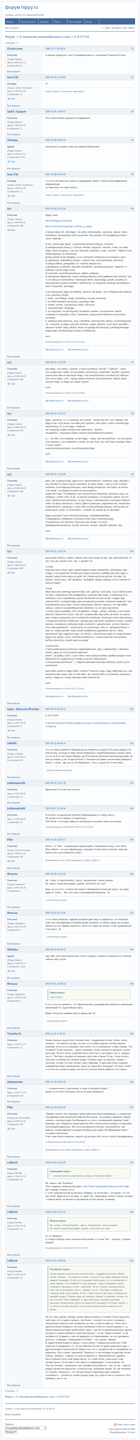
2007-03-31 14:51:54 (55, 551)
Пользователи (28, 22)
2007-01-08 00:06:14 (55, 140)
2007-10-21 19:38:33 (55, 983)
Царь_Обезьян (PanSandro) (26, 709)
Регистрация (75, 22)
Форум (9, 22)
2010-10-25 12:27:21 (55, 1212)
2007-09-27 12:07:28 (55, 783)
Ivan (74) (12, 77)
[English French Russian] (11, 1432)
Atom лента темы (126, 1424)
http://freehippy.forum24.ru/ (58, 220)
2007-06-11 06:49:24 (55, 743)
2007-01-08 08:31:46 (55, 174)
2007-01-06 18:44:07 (55, 111)
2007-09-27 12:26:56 (55, 808)
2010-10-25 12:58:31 (55, 1260)
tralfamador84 (16, 783)
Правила (44, 22)
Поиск (57, 22)
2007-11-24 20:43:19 (55, 1107)
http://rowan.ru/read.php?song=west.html (103, 1186)
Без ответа (129, 28)
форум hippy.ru (21, 7)
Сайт (12, 99)
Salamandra (15, 1081)
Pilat (10, 839)
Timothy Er (14, 1033)
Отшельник (15, 48)
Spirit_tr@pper (16, 111)
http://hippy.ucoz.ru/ (54, 349)
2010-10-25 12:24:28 (55, 1162)
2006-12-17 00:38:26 (55, 48)
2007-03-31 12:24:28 (55, 362)
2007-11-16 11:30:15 (55, 1033)
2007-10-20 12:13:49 (55, 913)
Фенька (12, 873)
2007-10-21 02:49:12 (55, 949)
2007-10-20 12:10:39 (55, 874)
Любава (12, 140)
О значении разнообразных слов (44, 37)
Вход (88, 22)
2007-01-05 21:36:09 (55, 77)
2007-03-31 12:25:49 (55, 474)
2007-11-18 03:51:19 (55, 1082)
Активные (116, 28)
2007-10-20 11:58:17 (55, 839)
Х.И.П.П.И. (82, 37)
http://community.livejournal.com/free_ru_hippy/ (68, 226)
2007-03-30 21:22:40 (55, 208)
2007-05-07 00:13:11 (55, 709)
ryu (9, 208)
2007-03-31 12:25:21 (55, 413)
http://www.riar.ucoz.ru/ (78, 349)
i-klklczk (12, 1162)
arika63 (12, 743)
